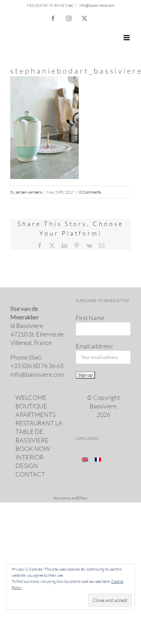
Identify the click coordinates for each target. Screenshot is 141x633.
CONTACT (30, 474)
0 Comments (90, 192)
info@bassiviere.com (97, 5)
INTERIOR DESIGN (29, 461)
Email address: (94, 346)
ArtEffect (79, 498)
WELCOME (31, 397)
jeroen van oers (29, 192)
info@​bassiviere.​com (37, 374)
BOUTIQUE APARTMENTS (35, 410)
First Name (90, 317)
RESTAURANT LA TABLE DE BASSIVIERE (38, 431)
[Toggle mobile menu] (127, 37)
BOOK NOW (32, 448)
